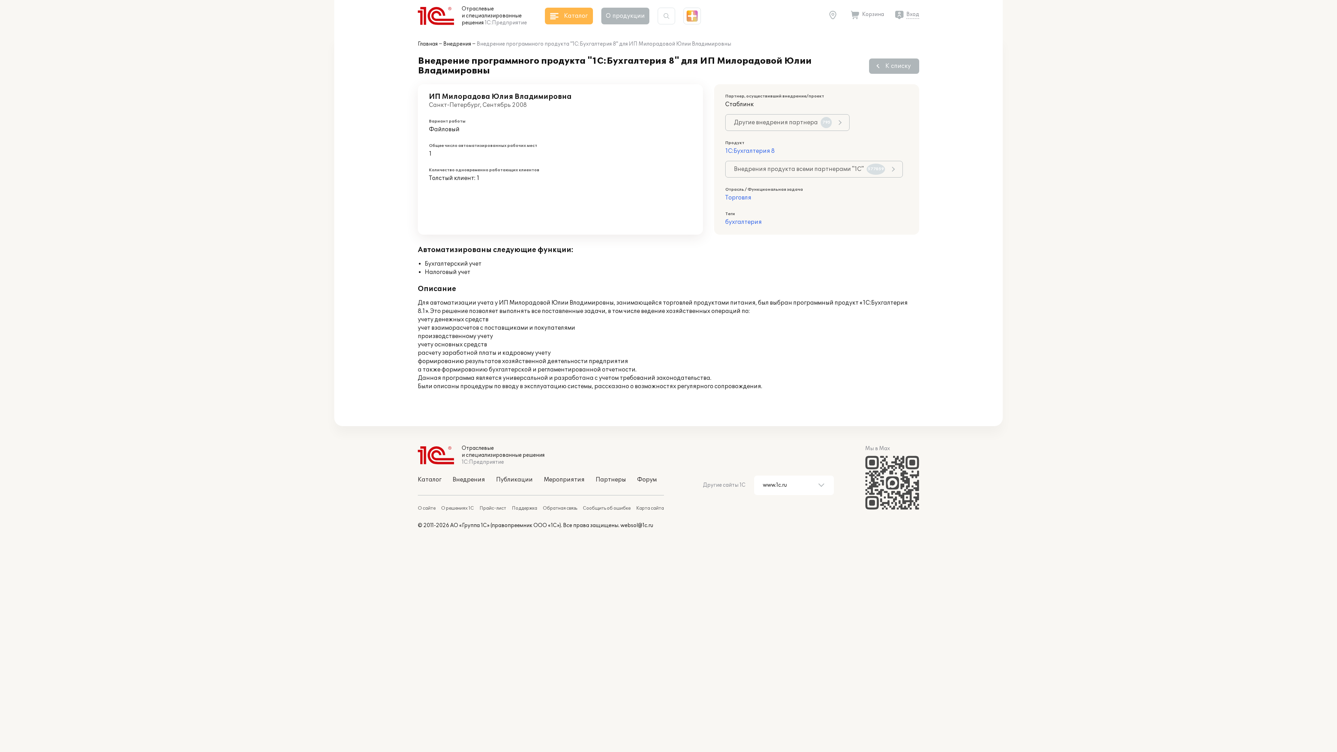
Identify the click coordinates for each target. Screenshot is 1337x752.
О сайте (427, 508)
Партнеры (611, 479)
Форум (647, 479)
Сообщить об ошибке (607, 508)
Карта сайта (650, 508)
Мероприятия (564, 479)
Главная (428, 44)
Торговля (738, 197)
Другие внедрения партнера (782, 122)
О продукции (625, 16)
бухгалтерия (743, 222)
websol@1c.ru (636, 525)
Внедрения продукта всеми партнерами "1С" (809, 169)
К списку (898, 66)
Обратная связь (560, 508)
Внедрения (457, 44)
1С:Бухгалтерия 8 (750, 151)
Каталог (429, 479)
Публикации (514, 479)
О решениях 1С (457, 508)
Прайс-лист (492, 508)
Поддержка (524, 508)
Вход (912, 14)
